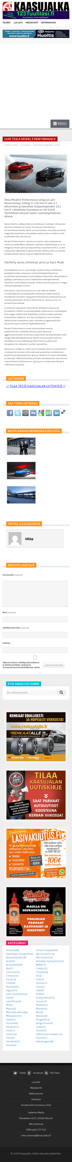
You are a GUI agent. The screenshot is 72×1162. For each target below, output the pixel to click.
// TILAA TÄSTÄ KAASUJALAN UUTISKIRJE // (35, 386)
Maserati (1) (42, 1004)
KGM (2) (40, 994)
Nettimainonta (48, 22)
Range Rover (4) (44, 1023)
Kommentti (12, 575)
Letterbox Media (36, 1112)
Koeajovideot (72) (45, 997)
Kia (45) (9, 997)
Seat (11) (10, 1030)
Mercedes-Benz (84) (16, 1012)
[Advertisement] (36, 81)
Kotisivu (6, 643)
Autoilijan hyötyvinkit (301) (50, 961)
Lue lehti (18, 22)
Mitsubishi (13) (13, 1015)
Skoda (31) (41, 1030)
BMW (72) (41, 964)
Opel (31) (11, 1019)
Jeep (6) (40, 990)
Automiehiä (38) (14, 964)
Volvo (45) (11, 1045)
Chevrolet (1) (13, 972)
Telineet (6, 22)
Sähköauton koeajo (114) (49, 1034)
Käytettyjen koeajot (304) (19, 953)
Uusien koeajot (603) (47, 950)
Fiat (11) (40, 979)
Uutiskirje (36, 1099)
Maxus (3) (11, 1008)
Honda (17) (41, 983)
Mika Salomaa (36, 1124)
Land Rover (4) (13, 1001)
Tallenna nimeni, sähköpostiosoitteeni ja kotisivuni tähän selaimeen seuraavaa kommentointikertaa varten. (21, 665)
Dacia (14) (11, 979)
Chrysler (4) (42, 972)
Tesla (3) (10, 1037)
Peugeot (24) (42, 1019)
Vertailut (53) (13, 1041)
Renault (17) (12, 1026)
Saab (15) (40, 1026)
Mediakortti (32, 22)
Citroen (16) (12, 975)
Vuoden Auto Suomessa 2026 (36, 1105)
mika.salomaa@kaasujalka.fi (36, 1135)
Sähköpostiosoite (16, 628)
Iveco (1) (40, 986)
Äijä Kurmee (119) (45, 953)
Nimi (9, 612)
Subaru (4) (11, 1034)
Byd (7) (9, 968)
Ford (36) (10, 983)
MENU (62, 124)
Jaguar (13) (11, 990)
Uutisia (57, 145)
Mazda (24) (41, 1008)
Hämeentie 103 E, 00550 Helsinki (36, 1118)
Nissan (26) (41, 1015)
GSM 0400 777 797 (36, 1129)
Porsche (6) (12, 1023)
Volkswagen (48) (44, 1041)
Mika (16, 145)
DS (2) (39, 975)
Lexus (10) (41, 1001)
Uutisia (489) (12, 950)
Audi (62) (10, 961)
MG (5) (9, 1004)
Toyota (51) (41, 1037)
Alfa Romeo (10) (44, 957)
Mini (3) (39, 1012)
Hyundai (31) (12, 986)
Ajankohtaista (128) (16, 957)
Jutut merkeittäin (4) (16, 994)
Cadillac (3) (41, 968)
